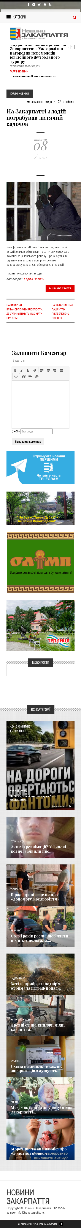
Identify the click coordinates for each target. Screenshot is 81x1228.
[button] (15, 370)
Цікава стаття (61, 288)
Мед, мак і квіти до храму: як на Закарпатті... (41, 1110)
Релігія (14, 1102)
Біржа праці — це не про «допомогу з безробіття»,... (37, 897)
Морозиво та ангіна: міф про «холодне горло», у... (39, 1151)
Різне (13, 1143)
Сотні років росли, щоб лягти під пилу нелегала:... (39, 938)
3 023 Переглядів (41, 102)
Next (72, 47)
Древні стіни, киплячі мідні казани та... (38, 1027)
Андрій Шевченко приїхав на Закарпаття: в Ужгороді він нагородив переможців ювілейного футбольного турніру (38, 53)
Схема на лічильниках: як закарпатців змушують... (36, 1068)
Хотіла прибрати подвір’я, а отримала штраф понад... (38, 986)
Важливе (15, 1061)
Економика (16, 889)
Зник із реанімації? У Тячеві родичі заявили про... (38, 849)
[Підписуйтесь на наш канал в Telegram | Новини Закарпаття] (40, 467)
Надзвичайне (18, 978)
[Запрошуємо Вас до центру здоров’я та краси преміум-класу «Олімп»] (40, 562)
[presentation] (15, 370)
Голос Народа (17, 841)
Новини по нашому (21, 1020)
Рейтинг (69, 102)
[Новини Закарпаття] (40, 33)
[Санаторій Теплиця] (40, 625)
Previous (68, 47)
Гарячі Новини (34, 279)
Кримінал (16, 930)
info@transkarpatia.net (30, 1212)
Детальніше (59, 806)
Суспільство (18, 791)
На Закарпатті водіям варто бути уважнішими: (33, 797)
